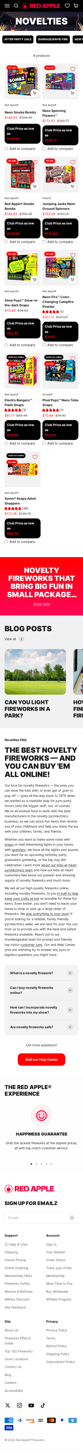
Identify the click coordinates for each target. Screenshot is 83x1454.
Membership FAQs (18, 1276)
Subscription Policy (60, 1362)
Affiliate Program (58, 1299)
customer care (31, 945)
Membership (55, 1276)
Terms (50, 1338)
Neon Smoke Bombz (20, 112)
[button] (51, 311)
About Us (11, 1330)
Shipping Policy (57, 1354)
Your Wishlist (55, 1252)
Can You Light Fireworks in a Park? (27, 709)
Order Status (55, 1260)
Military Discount (17, 1299)
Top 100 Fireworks (19, 1351)
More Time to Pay (59, 1283)
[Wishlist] (67, 5)
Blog (8, 1375)
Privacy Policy (56, 1330)
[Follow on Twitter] (8, 1405)
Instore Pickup (15, 1260)
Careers (10, 1382)
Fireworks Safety (17, 1283)
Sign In (51, 1244)
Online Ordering (16, 1268)
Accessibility (14, 1390)
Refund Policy (56, 1346)
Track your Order (59, 1268)
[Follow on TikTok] (43, 1405)
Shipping (11, 1252)
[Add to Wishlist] (35, 69)
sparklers (19, 850)
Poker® (46, 198)
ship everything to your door (47, 914)
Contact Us (13, 1367)
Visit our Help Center (41, 1059)
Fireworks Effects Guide (18, 1340)
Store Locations (16, 1359)
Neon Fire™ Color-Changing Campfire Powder (58, 301)
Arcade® (47, 394)
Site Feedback (15, 1307)
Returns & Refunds (19, 1291)
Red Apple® (11, 105)
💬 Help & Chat (16, 1244)
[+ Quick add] (34, 93)
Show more (41, 604)
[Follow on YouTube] (31, 1405)
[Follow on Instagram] (19, 1405)
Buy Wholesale (57, 1291)
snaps (9, 844)
